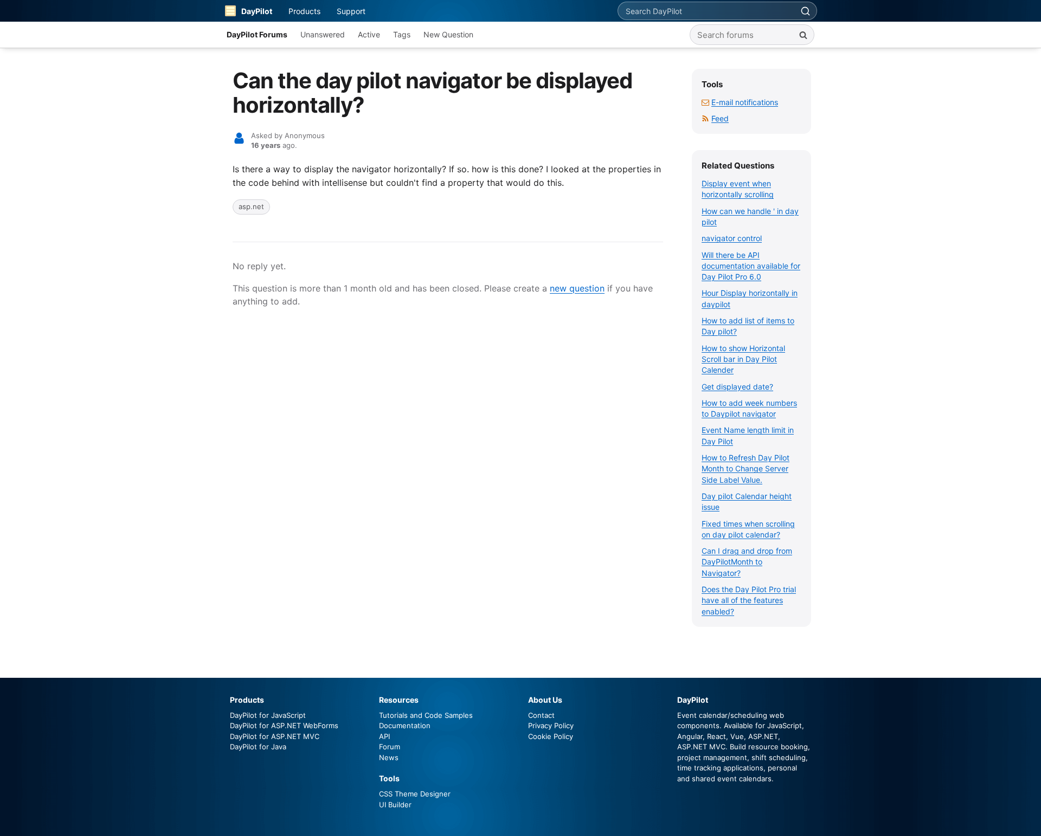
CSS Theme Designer (415, 793)
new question (577, 288)
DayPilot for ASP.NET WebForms (284, 725)
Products (304, 11)
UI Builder (395, 804)
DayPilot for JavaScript (268, 715)
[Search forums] (803, 34)
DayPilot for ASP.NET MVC (274, 736)
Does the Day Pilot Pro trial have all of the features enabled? (749, 600)
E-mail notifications (744, 102)
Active (369, 34)
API (384, 736)
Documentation (404, 725)
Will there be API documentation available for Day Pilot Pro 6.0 (751, 266)
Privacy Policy (551, 725)
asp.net (251, 206)
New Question (448, 34)
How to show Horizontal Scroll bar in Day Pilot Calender (743, 359)
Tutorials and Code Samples (426, 715)
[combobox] (706, 11)
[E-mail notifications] (705, 102)
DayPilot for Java (258, 746)
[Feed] (705, 118)
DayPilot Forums (257, 34)
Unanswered (322, 34)
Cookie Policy (550, 736)
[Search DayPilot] (805, 11)
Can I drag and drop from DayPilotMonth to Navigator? (747, 562)
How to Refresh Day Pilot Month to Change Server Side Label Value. (745, 468)
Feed (720, 118)
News (389, 757)
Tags (401, 34)
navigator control (732, 238)
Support (351, 11)
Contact (541, 715)
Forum (389, 746)
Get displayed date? (737, 386)
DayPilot (256, 11)
